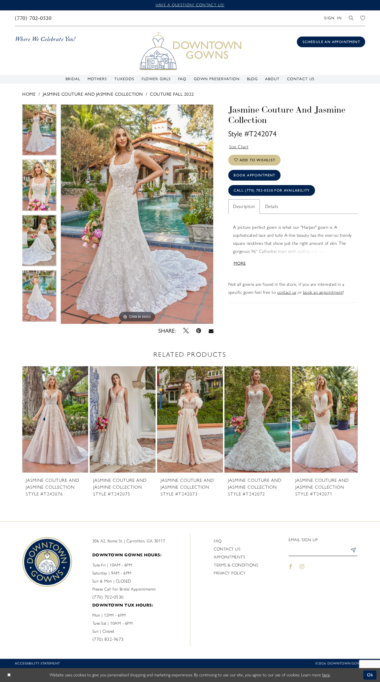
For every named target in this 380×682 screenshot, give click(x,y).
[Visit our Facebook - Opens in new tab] (290, 566)
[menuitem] (33, 18)
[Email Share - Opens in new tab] (210, 331)
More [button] (240, 263)
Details (271, 206)
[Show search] (351, 18)
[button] (333, 18)
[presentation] (55, 419)
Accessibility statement (37, 663)
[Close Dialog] (9, 675)
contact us (286, 292)
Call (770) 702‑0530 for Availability (272, 190)
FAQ (218, 541)
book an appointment (323, 292)
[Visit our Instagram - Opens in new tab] (302, 566)
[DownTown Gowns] (190, 50)
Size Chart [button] (239, 146)
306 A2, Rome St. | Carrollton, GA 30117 (128, 541)
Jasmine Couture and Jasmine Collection (93, 94)
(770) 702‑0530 (108, 597)
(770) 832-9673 (108, 639)
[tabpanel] (39, 132)
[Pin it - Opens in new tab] (198, 331)
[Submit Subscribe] (353, 551)
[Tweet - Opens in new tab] (186, 331)
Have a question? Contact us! (190, 5)
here (326, 675)
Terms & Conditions (236, 565)
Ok (370, 675)
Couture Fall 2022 (172, 94)
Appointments (229, 557)
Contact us (227, 549)
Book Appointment (254, 175)
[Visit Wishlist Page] (363, 18)
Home (29, 94)
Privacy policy (230, 573)
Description (244, 206)
